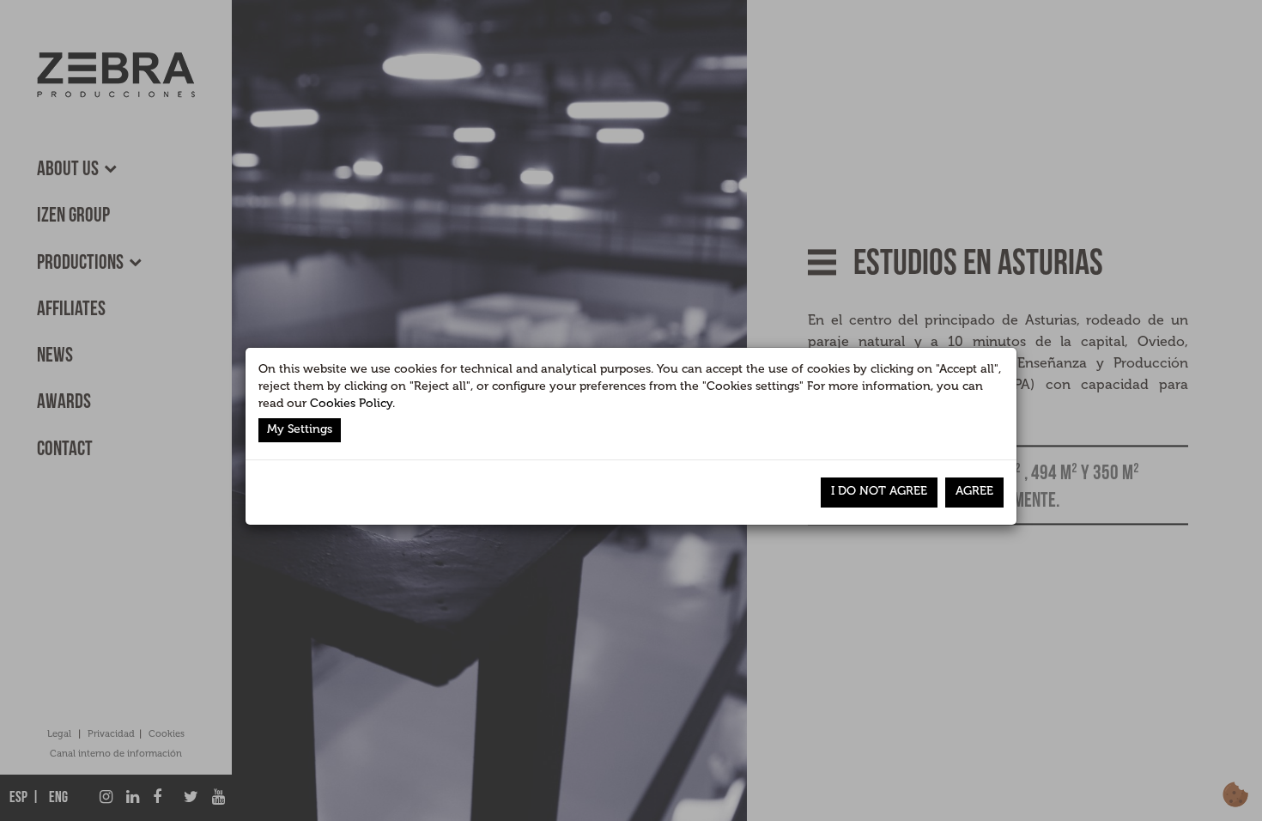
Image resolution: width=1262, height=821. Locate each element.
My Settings (299, 429)
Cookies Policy (351, 403)
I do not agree (879, 490)
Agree (974, 490)
